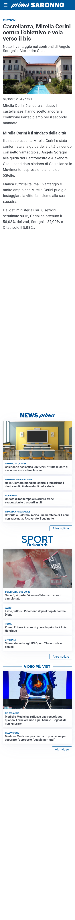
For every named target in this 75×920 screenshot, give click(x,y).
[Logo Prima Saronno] (37, 5)
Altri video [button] (62, 749)
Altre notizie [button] (61, 528)
